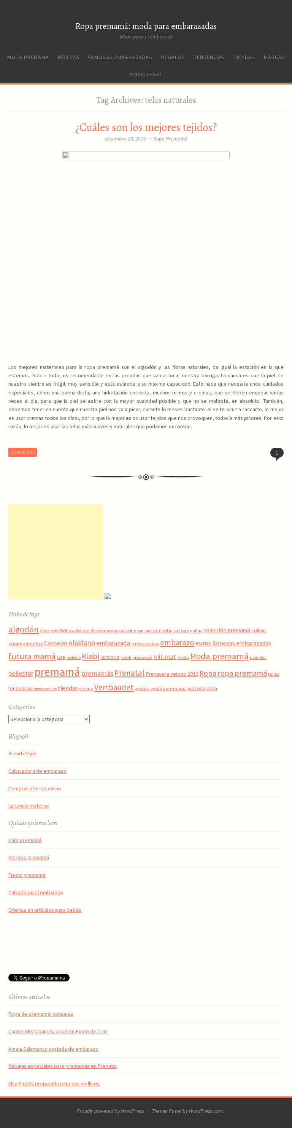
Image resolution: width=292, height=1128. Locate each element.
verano (86, 688)
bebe (55, 630)
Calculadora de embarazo (37, 770)
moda (183, 657)
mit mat (165, 656)
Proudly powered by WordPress (110, 1110)
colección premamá (226, 630)
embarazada (113, 643)
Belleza (68, 57)
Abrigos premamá (28, 857)
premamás (97, 673)
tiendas (68, 688)
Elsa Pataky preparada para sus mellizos (54, 1083)
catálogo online (187, 630)
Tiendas (244, 57)
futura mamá (32, 656)
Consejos (22, 452)
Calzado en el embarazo (35, 892)
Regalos (173, 57)
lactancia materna (28, 805)
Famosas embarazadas (120, 57)
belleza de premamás (97, 630)
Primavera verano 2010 (172, 673)
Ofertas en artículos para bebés (44, 909)
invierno (74, 657)
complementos (25, 643)
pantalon (258, 657)
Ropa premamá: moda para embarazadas (146, 26)
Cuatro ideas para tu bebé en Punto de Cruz (58, 1031)
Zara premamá (24, 840)
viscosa (196, 688)
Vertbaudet (113, 687)
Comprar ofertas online (34, 788)
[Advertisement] (55, 551)
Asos (44, 630)
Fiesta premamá (26, 874)
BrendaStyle (22, 753)
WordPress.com (206, 1110)
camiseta (161, 630)
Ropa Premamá (170, 138)
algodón (23, 629)
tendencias (20, 688)
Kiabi (90, 656)
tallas (273, 674)
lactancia (109, 657)
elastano (82, 642)
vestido (142, 688)
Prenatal (129, 673)
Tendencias (209, 57)
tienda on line (45, 688)
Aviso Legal (146, 74)
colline (258, 630)
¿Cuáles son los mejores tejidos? (146, 127)
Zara (211, 688)
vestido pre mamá (169, 688)
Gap (61, 657)
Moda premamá (28, 57)
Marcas (274, 57)
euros (203, 643)
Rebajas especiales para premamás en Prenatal (62, 1066)
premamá (57, 672)
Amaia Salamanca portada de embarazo (53, 1048)
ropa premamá (242, 673)
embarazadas (145, 643)
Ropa (207, 673)
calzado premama (135, 630)
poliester (20, 673)
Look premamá (136, 657)
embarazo (177, 642)
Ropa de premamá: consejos (40, 1013)
